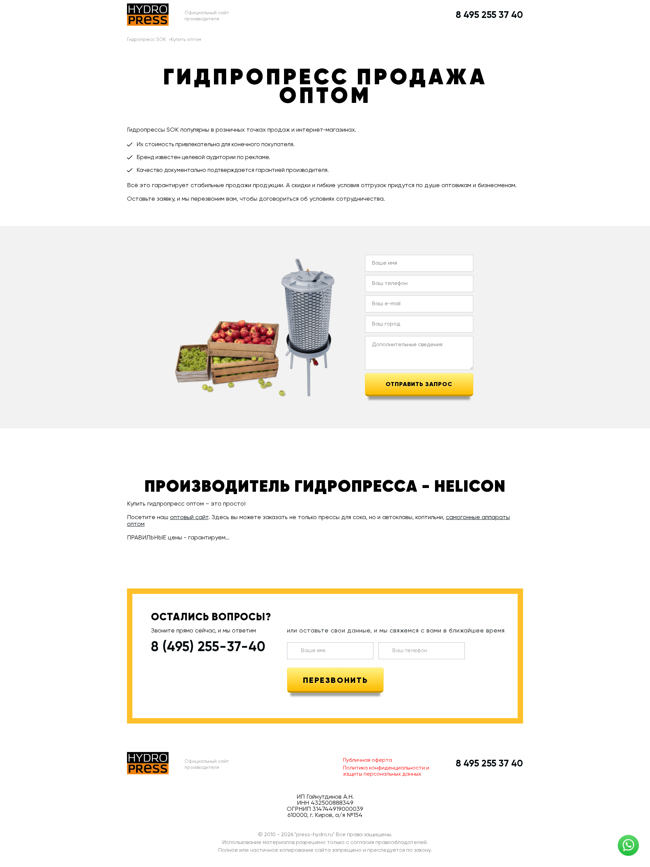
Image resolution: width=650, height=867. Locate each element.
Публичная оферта (367, 760)
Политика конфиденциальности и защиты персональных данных (386, 771)
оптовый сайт (189, 517)
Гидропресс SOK (146, 39)
